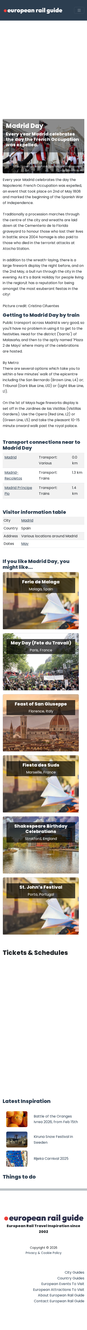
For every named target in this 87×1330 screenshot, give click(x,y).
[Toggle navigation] (79, 10)
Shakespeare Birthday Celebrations (40, 829)
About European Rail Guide (61, 1295)
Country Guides (70, 1278)
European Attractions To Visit (58, 1289)
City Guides (74, 1272)
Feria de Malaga (41, 582)
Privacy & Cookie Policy (44, 1253)
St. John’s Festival (40, 887)
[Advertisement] (43, 66)
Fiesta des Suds (41, 765)
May (25, 543)
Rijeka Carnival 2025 (51, 1158)
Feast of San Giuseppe (41, 704)
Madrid (10, 457)
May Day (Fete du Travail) (41, 643)
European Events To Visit (62, 1283)
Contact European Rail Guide (59, 1301)
